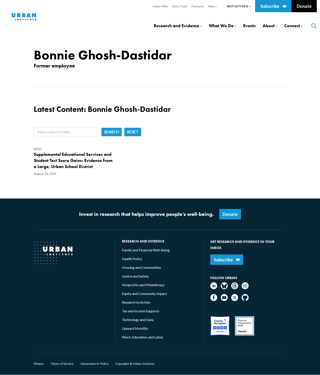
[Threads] (234, 288)
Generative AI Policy (94, 363)
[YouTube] (224, 300)
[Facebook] (213, 300)
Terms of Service (62, 363)
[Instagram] (245, 288)
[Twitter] (234, 300)
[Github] (245, 300)
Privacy (39, 363)
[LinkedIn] (213, 288)
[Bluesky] (224, 288)
